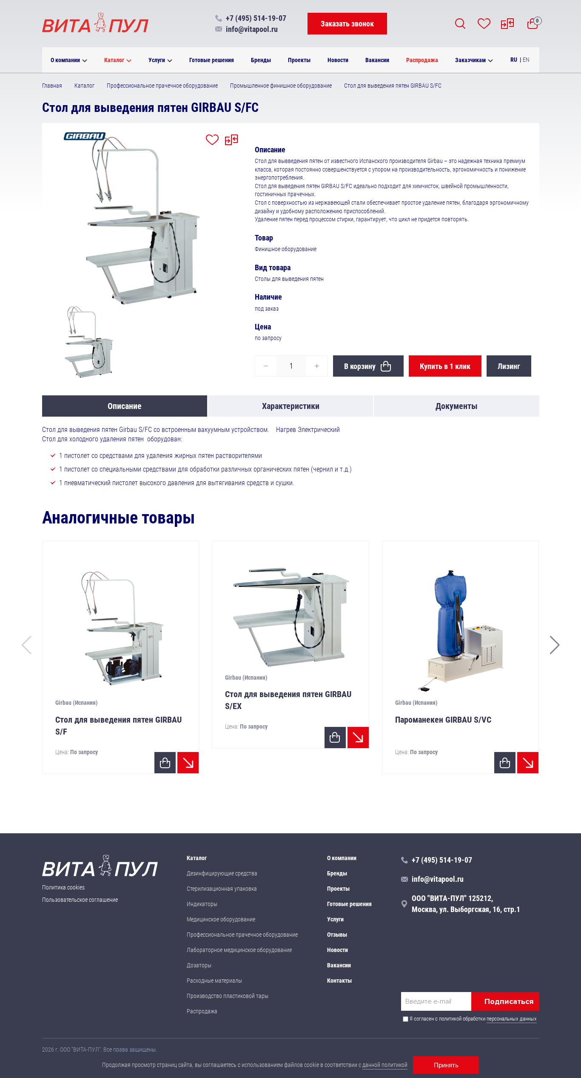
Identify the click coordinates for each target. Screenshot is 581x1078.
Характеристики (290, 406)
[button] (555, 645)
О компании (65, 60)
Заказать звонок (347, 23)
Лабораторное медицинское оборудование (239, 949)
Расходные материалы (214, 980)
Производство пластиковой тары (227, 995)
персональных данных (512, 1018)
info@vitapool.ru (252, 29)
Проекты (299, 60)
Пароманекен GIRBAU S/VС (443, 720)
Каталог (114, 60)
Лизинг (509, 366)
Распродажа (422, 60)
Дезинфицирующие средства (222, 873)
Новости (338, 60)
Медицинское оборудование (221, 919)
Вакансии (377, 60)
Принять (446, 1065)
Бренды (261, 60)
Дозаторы (199, 965)
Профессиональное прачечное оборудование (242, 934)
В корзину (360, 366)
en (526, 59)
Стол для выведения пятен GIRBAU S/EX (288, 700)
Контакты (339, 980)
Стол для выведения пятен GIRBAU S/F (118, 726)
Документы (457, 406)
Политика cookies (63, 887)
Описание (125, 406)
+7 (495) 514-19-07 (256, 18)
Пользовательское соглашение (80, 899)
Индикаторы (202, 904)
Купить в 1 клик (445, 366)
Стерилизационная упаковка (222, 888)
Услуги (156, 60)
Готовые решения (211, 60)
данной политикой (384, 1064)
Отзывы (337, 934)
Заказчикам (470, 60)
